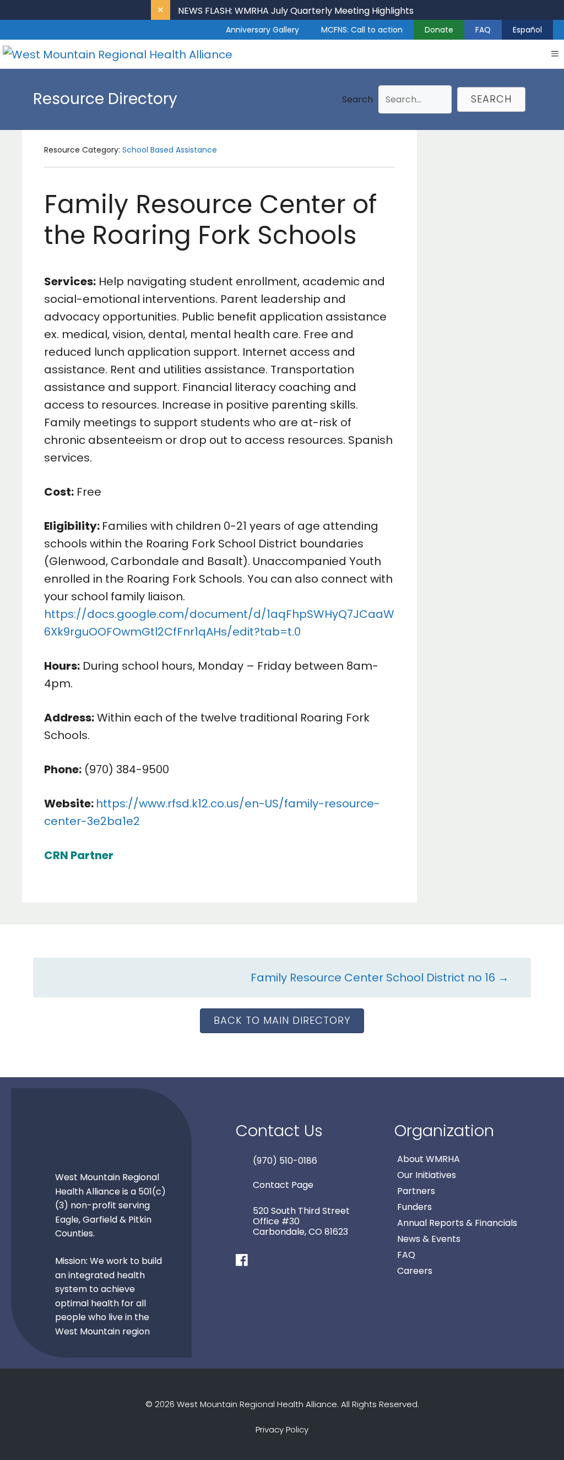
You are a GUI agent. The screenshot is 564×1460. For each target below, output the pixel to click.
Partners (416, 1191)
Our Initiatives (426, 1175)
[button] (491, 99)
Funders (414, 1207)
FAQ (483, 29)
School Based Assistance (169, 149)
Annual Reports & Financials (457, 1223)
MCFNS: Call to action (362, 29)
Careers (414, 1270)
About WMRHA (428, 1159)
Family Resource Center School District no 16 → (380, 977)
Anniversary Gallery (262, 29)
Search (357, 99)
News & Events (428, 1239)
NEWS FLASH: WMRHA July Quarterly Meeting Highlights (296, 10)
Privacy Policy (282, 1429)
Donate (439, 29)
